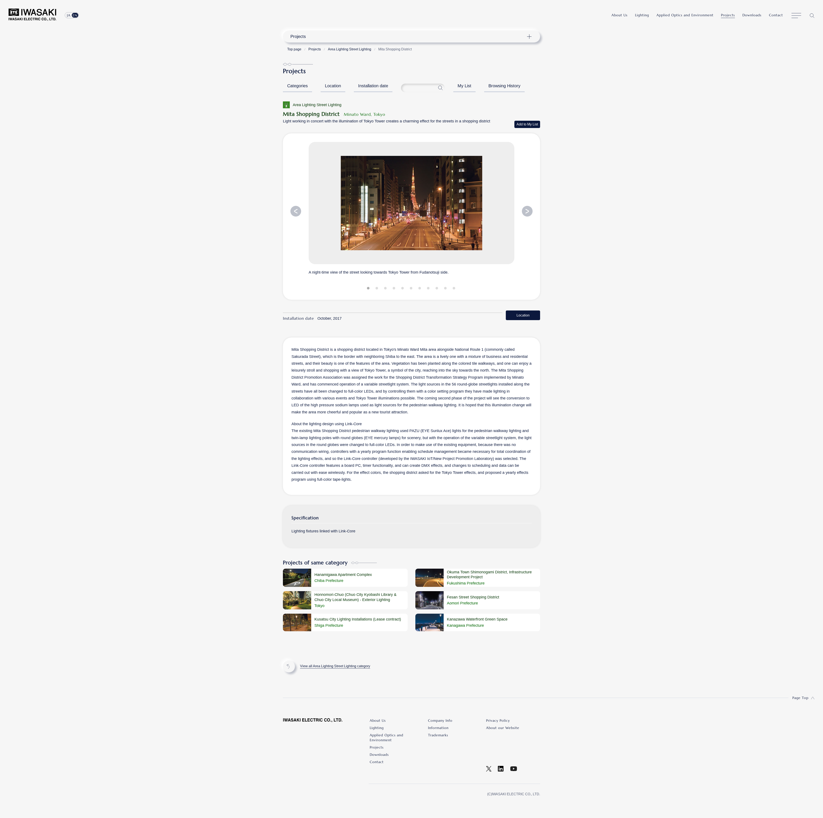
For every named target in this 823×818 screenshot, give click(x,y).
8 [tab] (428, 289)
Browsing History (504, 85)
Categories (297, 85)
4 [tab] (394, 289)
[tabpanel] (411, 208)
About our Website (502, 728)
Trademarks (438, 735)
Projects (728, 15)
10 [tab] (446, 289)
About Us (619, 15)
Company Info (440, 720)
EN (75, 15)
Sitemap (796, 16)
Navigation (409, 36)
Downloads (751, 15)
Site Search (812, 15)
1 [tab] (368, 289)
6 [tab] (411, 289)
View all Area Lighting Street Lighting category (335, 666)
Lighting (642, 15)
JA (69, 15)
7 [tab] (420, 289)
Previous (295, 211)
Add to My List (527, 124)
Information (438, 728)
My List (464, 85)
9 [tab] (437, 289)
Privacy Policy (498, 720)
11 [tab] (454, 289)
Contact (776, 15)
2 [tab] (377, 289)
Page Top (800, 698)
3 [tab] (385, 289)
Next (527, 211)
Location (333, 85)
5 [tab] (403, 289)
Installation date (373, 85)
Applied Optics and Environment (684, 15)
